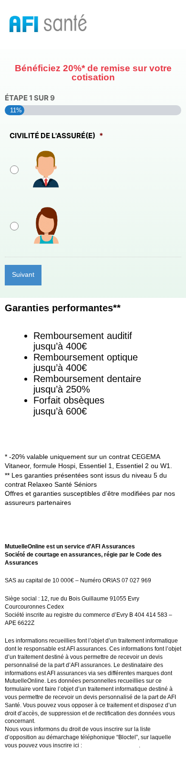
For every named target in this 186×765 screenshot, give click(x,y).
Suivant (23, 274)
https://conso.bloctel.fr (111, 745)
